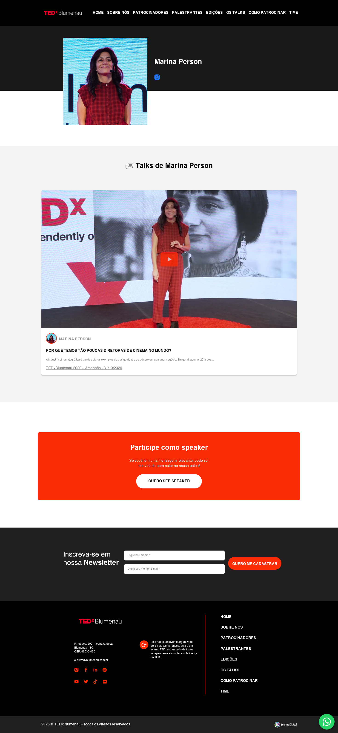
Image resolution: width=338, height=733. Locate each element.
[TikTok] (95, 682)
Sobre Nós (118, 13)
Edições (214, 13)
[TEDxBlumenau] (63, 13)
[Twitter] (86, 682)
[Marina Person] (51, 338)
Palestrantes (187, 13)
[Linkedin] (95, 671)
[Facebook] (86, 671)
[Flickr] (105, 682)
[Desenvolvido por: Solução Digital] (286, 724)
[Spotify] (105, 671)
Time (293, 13)
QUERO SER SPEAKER (169, 481)
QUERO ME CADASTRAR (254, 564)
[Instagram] (157, 77)
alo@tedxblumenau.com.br (91, 660)
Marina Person (75, 339)
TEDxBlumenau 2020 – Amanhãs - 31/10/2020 (84, 368)
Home (98, 13)
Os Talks (235, 13)
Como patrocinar (267, 13)
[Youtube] (76, 682)
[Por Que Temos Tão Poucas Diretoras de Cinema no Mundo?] (169, 259)
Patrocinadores (151, 13)
